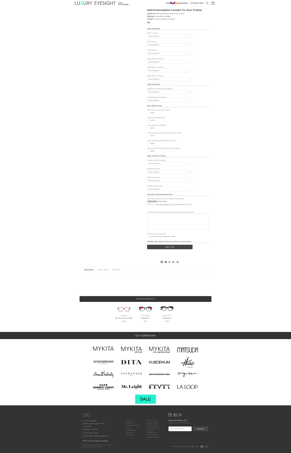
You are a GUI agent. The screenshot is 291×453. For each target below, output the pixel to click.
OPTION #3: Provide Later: (156, 234)
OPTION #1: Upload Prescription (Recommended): (165, 199)
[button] (103, 348)
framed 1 (145, 318)
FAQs (128, 428)
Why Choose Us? (152, 428)
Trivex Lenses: (152, 50)
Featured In (150, 430)
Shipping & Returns (133, 425)
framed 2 (167, 318)
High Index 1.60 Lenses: (155, 59)
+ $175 (152, 128)
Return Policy (103, 270)
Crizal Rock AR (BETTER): (156, 118)
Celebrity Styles (152, 420)
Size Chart (116, 270)
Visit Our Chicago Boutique (95, 441)
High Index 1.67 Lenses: (155, 67)
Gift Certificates (152, 435)
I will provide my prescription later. (162, 236)
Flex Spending (151, 432)
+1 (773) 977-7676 (196, 3)
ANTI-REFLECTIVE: (154, 106)
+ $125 (152, 113)
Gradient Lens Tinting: (155, 186)
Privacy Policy (131, 430)
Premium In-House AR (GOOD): (158, 110)
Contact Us (130, 423)
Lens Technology (152, 425)
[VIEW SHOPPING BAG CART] (213, 3)
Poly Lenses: (151, 41)
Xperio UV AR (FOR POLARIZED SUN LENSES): (164, 148)
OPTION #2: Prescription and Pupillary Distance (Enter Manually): (170, 212)
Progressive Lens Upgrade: (157, 97)
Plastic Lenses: (152, 33)
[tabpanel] (124, 312)
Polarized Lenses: (153, 169)
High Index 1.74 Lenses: (155, 76)
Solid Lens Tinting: (153, 177)
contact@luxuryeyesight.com (96, 436)
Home (128, 420)
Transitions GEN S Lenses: (156, 160)
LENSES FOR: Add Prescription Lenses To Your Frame (169, 241)
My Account (130, 435)
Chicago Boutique (152, 437)
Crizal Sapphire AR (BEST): (156, 125)
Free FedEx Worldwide (162, 16)
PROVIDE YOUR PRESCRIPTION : (160, 194)
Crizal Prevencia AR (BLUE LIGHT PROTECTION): (164, 133)
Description (89, 270)
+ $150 (152, 120)
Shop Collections (123, 3)
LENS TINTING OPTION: (156, 156)
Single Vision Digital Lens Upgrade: (160, 89)
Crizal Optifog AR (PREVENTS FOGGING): (162, 140)
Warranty (129, 432)
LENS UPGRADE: (153, 84)
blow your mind (124, 318)
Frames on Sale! (152, 423)
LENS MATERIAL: (153, 29)
